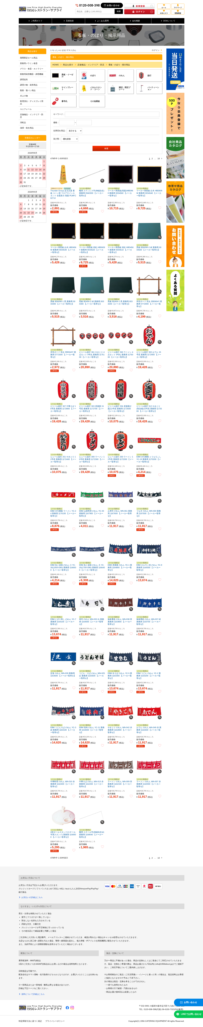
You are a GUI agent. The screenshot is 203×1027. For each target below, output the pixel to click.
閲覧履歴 (178, 13)
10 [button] (159, 159)
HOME (55, 65)
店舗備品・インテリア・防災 (90, 65)
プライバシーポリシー (55, 1021)
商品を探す (68, 65)
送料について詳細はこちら (33, 994)
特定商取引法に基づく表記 (30, 1021)
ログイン (156, 50)
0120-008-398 (89, 5)
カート (163, 7)
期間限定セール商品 (28, 58)
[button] (161, 158)
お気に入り (164, 13)
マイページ (178, 7)
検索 (119, 11)
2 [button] (152, 159)
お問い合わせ (113, 5)
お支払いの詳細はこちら (32, 897)
